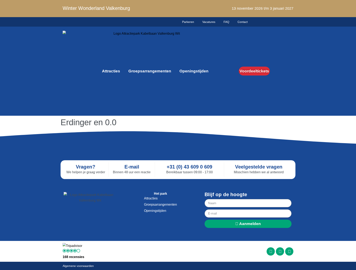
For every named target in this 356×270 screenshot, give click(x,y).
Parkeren (188, 22)
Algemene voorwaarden (78, 266)
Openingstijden (193, 71)
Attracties (111, 71)
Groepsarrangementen (149, 71)
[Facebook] (271, 251)
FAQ (226, 22)
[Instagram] (280, 251)
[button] (286, 71)
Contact (243, 22)
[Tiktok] (289, 251)
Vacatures (208, 22)
